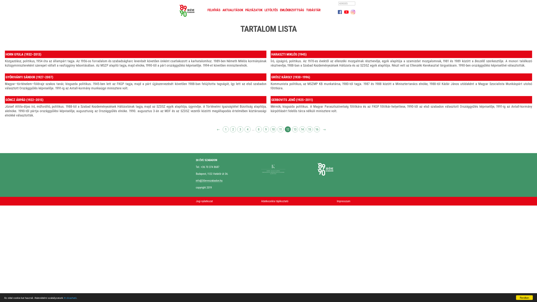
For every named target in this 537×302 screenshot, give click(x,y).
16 (316, 129)
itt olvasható (70, 297)
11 (280, 129)
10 (273, 129)
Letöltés (271, 10)
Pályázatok (253, 10)
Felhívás (214, 10)
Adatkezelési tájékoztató (274, 201)
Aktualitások (232, 10)
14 (302, 129)
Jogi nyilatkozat (204, 201)
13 (295, 129)
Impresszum (343, 201)
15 (309, 129)
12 (287, 129)
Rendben (524, 297)
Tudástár (313, 10)
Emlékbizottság (292, 10)
